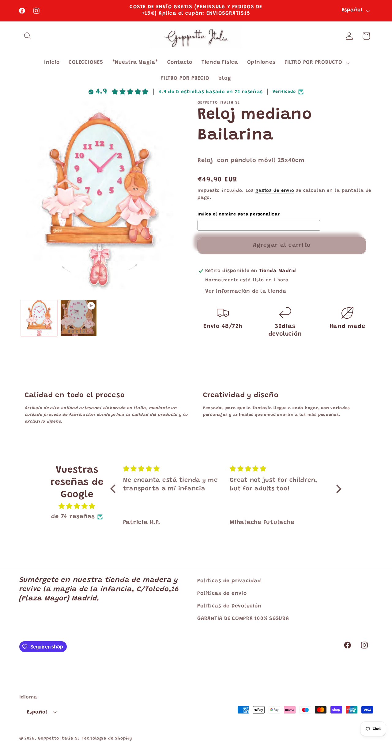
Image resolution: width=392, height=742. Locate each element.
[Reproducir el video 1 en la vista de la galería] (78, 318)
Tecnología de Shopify (107, 738)
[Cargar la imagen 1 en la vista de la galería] (39, 318)
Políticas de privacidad (229, 581)
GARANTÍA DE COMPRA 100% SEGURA (243, 619)
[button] (27, 36)
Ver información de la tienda (245, 291)
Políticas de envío (222, 593)
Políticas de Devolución (229, 606)
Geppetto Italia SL (59, 738)
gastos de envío (274, 190)
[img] (77, 506)
